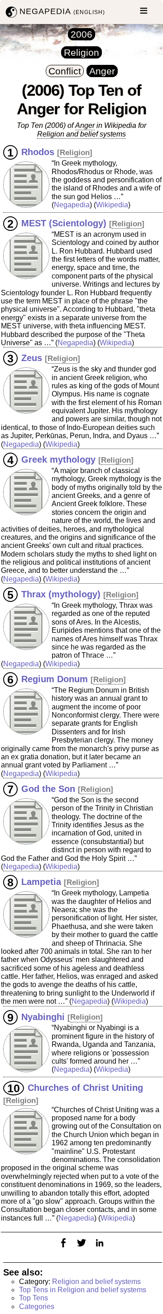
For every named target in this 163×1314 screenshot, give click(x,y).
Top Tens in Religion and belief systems (82, 1290)
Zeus (31, 358)
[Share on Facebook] (63, 1248)
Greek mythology (58, 459)
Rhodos (37, 152)
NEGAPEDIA (62, 11)
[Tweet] (81, 1248)
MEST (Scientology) (63, 223)
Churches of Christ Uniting (85, 1088)
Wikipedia (112, 205)
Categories (36, 1306)
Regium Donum (54, 679)
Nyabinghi (43, 1016)
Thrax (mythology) (61, 594)
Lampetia (41, 882)
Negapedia (72, 205)
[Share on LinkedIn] (99, 1248)
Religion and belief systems (96, 1281)
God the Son (48, 789)
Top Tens (33, 1298)
